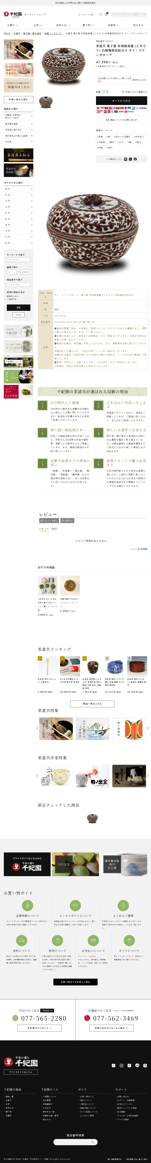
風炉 (112, 142)
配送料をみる (138, 79)
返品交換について (88, 1108)
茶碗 (101, 136)
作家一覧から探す (18, 99)
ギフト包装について (89, 1111)
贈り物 (9, 1111)
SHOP (7, 33)
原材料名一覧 (49, 1111)
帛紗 (110, 147)
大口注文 (47, 1108)
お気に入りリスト (125, 1104)
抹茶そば (10, 1108)
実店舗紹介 (48, 1104)
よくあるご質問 (87, 1115)
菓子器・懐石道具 (32, 33)
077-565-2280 (44, 1018)
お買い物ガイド (87, 1096)
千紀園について (50, 1096)
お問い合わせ (123, 1096)
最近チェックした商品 (127, 1108)
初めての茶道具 (122, 136)
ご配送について (87, 1104)
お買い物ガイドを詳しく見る (75, 981)
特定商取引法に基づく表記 (136, 1159)
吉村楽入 (140, 136)
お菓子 (9, 1100)
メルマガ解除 (123, 1119)
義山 (139, 142)
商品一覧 (10, 1096)
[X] (113, 1065)
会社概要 (47, 1100)
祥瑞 (101, 147)
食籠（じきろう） (53, 33)
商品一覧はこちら (92, 703)
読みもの (138, 25)
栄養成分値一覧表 (51, 1115)
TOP (148, 1160)
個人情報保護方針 (114, 1159)
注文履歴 (121, 1111)
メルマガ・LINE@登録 (127, 1115)
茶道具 (16, 33)
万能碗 (102, 142)
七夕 (122, 142)
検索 (18, 307)
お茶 (8, 1104)
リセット (18, 314)
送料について (86, 1100)
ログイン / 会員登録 (126, 1100)
